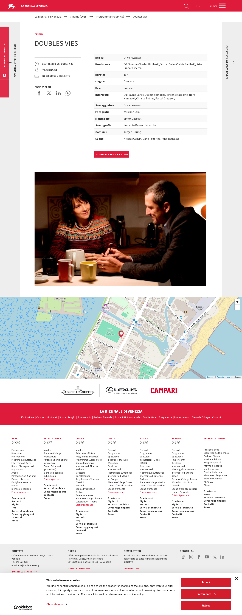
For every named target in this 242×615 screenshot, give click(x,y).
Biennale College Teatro (184, 479)
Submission (50, 475)
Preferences (203, 594)
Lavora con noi (182, 417)
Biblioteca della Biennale (217, 452)
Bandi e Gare (149, 417)
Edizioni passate (20, 492)
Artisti (15, 472)
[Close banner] (236, 578)
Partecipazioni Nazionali (24, 475)
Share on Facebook (39, 93)
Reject (206, 605)
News (207, 494)
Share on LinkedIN (58, 93)
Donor (15, 485)
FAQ (14, 507)
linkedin (222, 558)
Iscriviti (129, 568)
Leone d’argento (116, 488)
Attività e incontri (213, 465)
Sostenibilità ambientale (127, 417)
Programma (114, 453)
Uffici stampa (76, 568)
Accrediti (17, 501)
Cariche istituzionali (46, 417)
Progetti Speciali (212, 462)
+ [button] (237, 302)
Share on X (49, 93)
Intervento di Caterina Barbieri (151, 477)
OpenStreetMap (223, 377)
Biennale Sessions (21, 488)
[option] (77, 390)
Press (15, 520)
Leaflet (210, 377)
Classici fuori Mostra (86, 501)
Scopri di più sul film (109, 154)
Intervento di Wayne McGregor (118, 477)
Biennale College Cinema (89, 498)
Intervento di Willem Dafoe (182, 474)
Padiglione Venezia (21, 482)
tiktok (183, 558)
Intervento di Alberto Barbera (87, 468)
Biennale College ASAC (216, 475)
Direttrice (17, 453)
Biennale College (201, 417)
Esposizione (18, 450)
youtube (206, 558)
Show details (54, 604)
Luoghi (71, 417)
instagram (191, 558)
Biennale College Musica (152, 482)
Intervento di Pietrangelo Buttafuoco (24, 458)
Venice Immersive (85, 463)
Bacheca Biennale (103, 417)
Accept (205, 582)
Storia (62, 417)
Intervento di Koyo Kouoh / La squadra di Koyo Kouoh (23, 466)
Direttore (80, 472)
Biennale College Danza (120, 482)
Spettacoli (113, 456)
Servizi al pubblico (22, 511)
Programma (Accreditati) (89, 459)
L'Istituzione (27, 417)
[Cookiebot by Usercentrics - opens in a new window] (22, 608)
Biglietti (16, 504)
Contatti (216, 417)
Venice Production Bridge (85, 490)
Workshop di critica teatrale (182, 484)
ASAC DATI (209, 481)
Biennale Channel (213, 478)
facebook (199, 558)
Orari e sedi (18, 498)
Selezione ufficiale (85, 453)
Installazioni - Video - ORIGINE (150, 461)
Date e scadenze (85, 495)
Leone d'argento (148, 488)
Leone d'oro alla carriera (152, 485)
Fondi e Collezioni (213, 472)
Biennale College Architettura (52, 455)
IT (196, 6)
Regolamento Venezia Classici (87, 480)
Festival (112, 450)
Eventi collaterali (20, 479)
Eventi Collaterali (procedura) (52, 468)
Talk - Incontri (178, 459)
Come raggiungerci (23, 514)
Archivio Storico (212, 456)
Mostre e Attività (212, 459)
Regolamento (83, 475)
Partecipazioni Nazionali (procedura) (56, 461)
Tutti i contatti (22, 571)
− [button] (237, 307)
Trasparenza (165, 417)
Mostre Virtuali (211, 469)
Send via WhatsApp (68, 93)
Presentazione (211, 449)
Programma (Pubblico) (87, 456)
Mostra (47, 450)
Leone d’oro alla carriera (120, 485)
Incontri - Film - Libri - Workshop (118, 461)
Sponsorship (84, 417)
